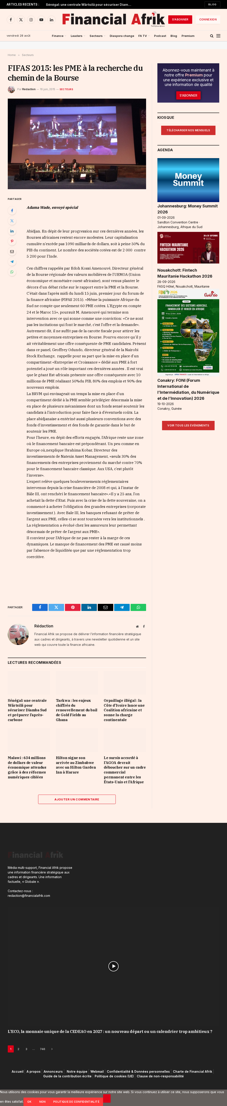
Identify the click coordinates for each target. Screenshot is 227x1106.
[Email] (12, 251)
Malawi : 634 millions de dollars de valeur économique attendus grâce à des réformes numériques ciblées (27, 767)
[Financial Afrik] (113, 19)
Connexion (208, 19)
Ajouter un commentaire (77, 799)
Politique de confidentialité (76, 1101)
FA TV (142, 36)
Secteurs (96, 36)
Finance (57, 36)
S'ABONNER (180, 19)
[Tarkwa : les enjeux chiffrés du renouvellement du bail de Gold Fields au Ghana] (77, 683)
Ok (29, 1101)
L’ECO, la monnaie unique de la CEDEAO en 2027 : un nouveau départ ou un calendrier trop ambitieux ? (110, 1031)
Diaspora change (122, 36)
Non (42, 1101)
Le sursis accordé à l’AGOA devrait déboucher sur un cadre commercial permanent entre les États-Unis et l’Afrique (125, 770)
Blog (212, 4)
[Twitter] (12, 221)
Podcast (160, 36)
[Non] (107, 1098)
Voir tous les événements (188, 425)
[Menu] (218, 36)
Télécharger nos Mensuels (188, 130)
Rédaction (28, 89)
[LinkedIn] (12, 231)
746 (42, 1049)
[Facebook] (12, 210)
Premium (188, 36)
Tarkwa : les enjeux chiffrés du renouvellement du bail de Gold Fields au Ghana (76, 710)
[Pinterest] (12, 241)
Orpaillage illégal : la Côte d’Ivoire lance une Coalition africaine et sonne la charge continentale (124, 710)
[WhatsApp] (12, 272)
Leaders (76, 36)
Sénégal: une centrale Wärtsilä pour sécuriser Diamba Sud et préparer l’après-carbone (90, 4)
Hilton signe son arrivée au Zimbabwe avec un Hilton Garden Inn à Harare (76, 765)
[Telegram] (12, 261)
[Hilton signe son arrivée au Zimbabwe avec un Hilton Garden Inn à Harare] (77, 740)
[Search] (211, 36)
